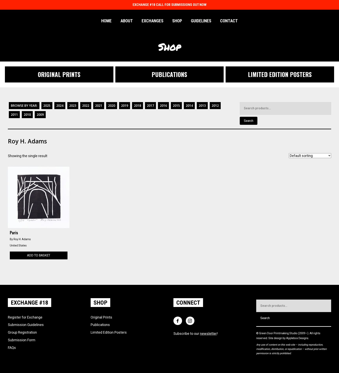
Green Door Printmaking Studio (278, 333)
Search (248, 121)
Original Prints (101, 317)
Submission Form (21, 340)
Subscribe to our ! (195, 333)
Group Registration (22, 332)
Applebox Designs (297, 338)
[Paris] (38, 197)
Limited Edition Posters (109, 332)
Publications (100, 325)
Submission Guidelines (26, 325)
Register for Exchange (25, 317)
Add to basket (38, 255)
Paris (14, 232)
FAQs (12, 348)
